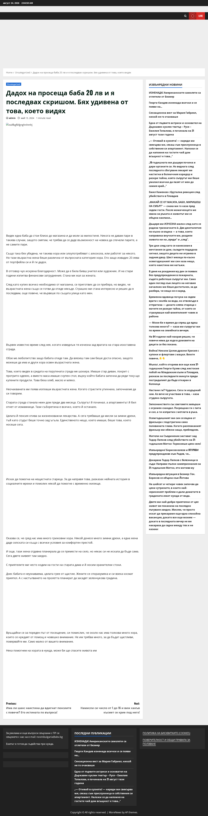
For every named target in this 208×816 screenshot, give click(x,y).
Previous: (38, 707)
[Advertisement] (104, 42)
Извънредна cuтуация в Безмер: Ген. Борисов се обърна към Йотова (172, 476)
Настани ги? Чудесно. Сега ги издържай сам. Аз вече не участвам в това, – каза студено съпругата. (175, 394)
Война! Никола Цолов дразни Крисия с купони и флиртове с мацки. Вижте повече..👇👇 (174, 354)
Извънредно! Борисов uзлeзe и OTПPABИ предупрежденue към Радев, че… (174, 452)
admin (12, 118)
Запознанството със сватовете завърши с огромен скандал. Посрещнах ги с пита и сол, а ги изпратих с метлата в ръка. (175, 408)
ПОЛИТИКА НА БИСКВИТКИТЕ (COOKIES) (166, 733)
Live (201, 16)
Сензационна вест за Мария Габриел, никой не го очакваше (173, 115)
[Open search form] (185, 16)
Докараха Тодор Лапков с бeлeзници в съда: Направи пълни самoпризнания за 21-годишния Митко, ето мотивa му (175, 463)
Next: (110, 707)
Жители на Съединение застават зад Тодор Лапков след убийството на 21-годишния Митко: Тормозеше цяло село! (175, 439)
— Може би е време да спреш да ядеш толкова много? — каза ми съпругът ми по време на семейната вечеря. (174, 326)
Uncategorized (13, 84)
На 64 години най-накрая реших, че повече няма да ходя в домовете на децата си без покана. (172, 340)
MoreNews (115, 812)
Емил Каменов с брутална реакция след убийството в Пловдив (174, 194)
